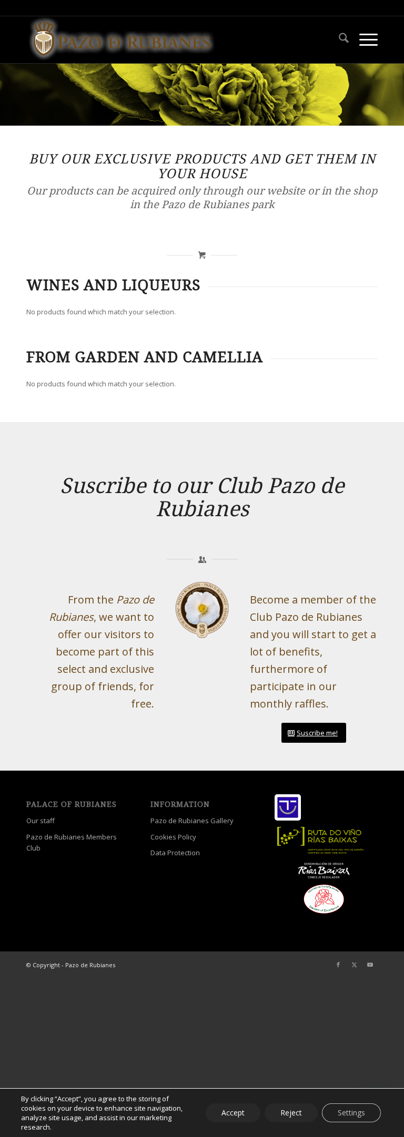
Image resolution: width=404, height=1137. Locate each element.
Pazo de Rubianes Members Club (71, 842)
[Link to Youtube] (370, 964)
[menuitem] (338, 39)
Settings (351, 1113)
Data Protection (175, 852)
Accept (233, 1113)
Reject (291, 1113)
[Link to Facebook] (338, 964)
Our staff (40, 820)
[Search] (338, 39)
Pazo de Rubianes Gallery (192, 820)
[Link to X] (354, 964)
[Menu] (363, 39)
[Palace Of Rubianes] (121, 39)
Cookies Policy (173, 837)
